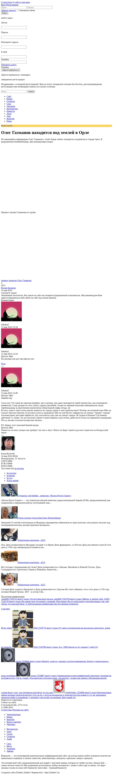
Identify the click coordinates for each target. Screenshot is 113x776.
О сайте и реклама (21, 2)
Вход (3, 5)
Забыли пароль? (8, 10)
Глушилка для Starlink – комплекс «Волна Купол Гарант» (44, 495)
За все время (12, 480)
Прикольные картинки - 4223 (31, 562)
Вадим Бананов (8, 288)
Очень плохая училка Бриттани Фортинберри (39, 518)
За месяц (11, 475)
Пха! (3, 364)
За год (9, 478)
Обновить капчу (9, 65)
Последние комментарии (13, 596)
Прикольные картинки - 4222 (31, 585)
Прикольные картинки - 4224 (31, 540)
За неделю (11, 473)
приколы (13, 280)
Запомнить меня (27, 10)
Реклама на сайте (21, 710)
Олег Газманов (24, 280)
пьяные (4, 280)
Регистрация (12, 5)
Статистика (6, 2)
